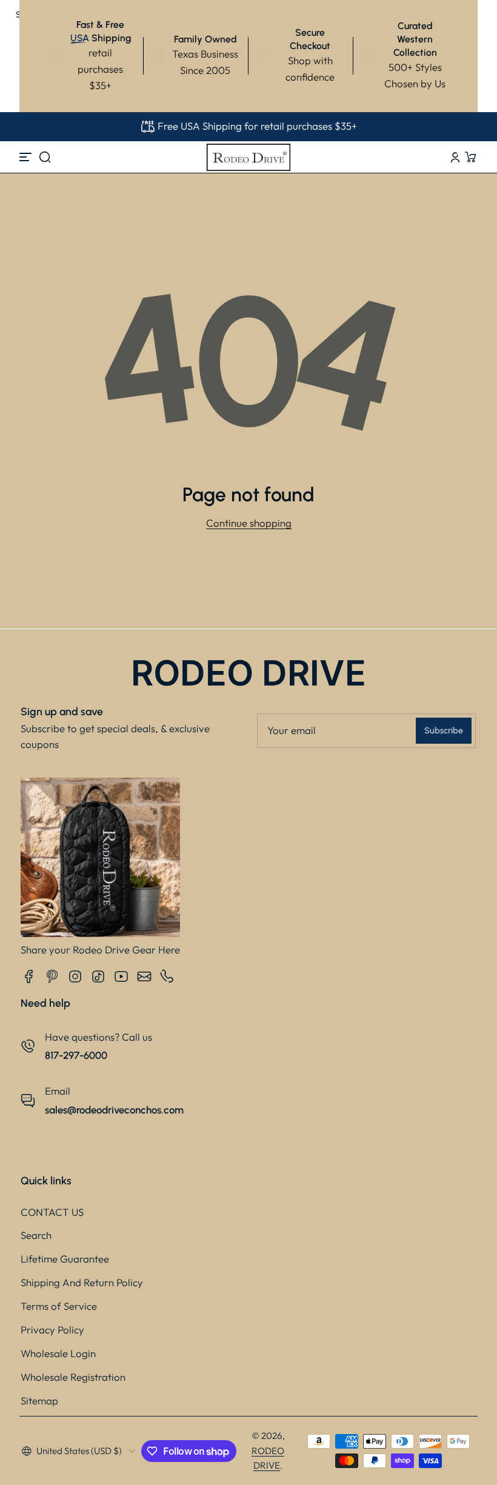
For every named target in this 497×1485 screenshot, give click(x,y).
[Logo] (248, 157)
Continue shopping (249, 522)
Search (36, 1235)
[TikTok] (98, 976)
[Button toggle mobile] (26, 156)
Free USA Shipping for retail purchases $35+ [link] (257, 125)
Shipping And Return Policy (82, 1282)
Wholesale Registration (73, 1376)
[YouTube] (121, 976)
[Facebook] (29, 976)
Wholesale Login (58, 1353)
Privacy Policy (52, 1329)
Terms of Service (59, 1306)
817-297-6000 (76, 1055)
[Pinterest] (52, 976)
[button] (44, 156)
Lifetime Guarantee (65, 1258)
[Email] (144, 976)
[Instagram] (75, 976)
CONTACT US (52, 1212)
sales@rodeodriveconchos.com (114, 1110)
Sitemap (39, 1400)
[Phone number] (167, 976)
